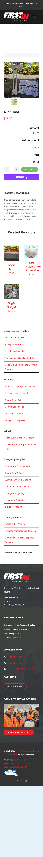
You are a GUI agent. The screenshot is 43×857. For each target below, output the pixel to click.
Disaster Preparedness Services (20, 531)
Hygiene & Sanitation (15, 500)
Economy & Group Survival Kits (20, 386)
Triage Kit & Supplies (15, 420)
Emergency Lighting (14, 493)
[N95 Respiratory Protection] (31, 248)
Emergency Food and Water (18, 466)
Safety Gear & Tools (14, 473)
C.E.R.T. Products (13, 507)
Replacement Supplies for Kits (19, 358)
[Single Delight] (11, 286)
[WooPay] (21, 177)
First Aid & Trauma (14, 413)
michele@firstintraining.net (21, 668)
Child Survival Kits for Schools (19, 438)
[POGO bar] (11, 248)
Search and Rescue (14, 407)
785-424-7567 (15, 663)
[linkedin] (26, 781)
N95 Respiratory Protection (33, 266)
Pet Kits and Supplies (15, 351)
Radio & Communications (17, 486)
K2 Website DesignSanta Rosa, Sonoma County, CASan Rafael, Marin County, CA (17, 763)
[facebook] (17, 781)
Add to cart (30, 169)
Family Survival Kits (14, 344)
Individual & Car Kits (14, 337)
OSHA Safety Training (15, 524)
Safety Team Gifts (13, 400)
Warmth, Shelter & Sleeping (18, 480)
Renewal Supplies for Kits (17, 393)
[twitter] (21, 781)
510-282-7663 (15, 657)
